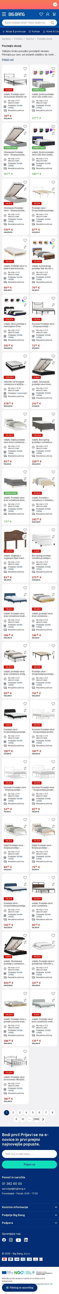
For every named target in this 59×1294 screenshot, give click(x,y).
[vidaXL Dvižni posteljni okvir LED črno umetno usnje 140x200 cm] (43, 150)
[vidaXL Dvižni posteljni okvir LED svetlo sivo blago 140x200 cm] (43, 93)
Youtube (18, 1240)
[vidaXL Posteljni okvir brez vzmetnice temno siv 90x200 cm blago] (15, 496)
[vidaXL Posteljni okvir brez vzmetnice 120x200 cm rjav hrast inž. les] (43, 902)
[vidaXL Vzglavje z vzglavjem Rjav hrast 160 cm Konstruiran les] (15, 554)
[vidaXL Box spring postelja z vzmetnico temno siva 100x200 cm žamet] (43, 438)
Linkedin (26, 1240)
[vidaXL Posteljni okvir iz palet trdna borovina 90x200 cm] (15, 265)
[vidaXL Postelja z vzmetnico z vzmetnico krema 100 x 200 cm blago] (43, 496)
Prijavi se (29, 1164)
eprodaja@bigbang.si (13, 1188)
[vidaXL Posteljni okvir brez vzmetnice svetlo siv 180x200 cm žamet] (43, 1018)
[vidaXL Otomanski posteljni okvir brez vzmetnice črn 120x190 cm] (43, 380)
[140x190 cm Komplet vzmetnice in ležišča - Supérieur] (15, 380)
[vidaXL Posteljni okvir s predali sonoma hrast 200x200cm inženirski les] (15, 1018)
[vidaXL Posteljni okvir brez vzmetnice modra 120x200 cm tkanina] (15, 612)
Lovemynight (22, 393)
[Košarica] (54, 14)
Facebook (4, 1240)
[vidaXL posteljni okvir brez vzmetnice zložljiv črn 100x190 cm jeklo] (15, 670)
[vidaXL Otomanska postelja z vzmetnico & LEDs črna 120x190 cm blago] (15, 960)
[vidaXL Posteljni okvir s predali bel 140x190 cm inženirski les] (43, 960)
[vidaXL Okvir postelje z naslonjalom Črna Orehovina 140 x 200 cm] (15, 322)
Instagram (11, 1240)
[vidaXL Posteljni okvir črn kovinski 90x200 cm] (15, 93)
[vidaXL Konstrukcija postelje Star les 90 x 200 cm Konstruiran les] (43, 265)
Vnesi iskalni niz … (25, 22)
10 (23, 1119)
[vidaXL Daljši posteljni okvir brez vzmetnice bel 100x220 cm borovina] (15, 438)
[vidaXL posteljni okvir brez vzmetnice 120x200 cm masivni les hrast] (43, 612)
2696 (36, 1119)
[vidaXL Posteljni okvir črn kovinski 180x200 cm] (15, 1076)
